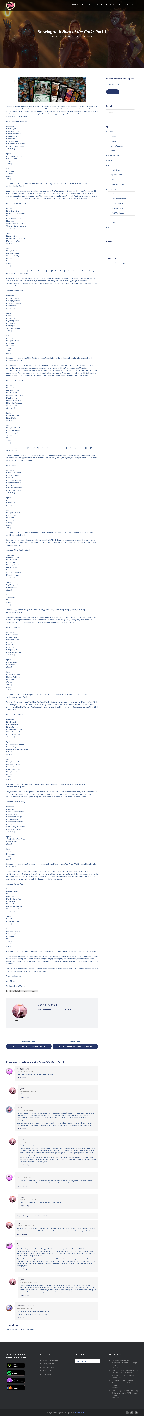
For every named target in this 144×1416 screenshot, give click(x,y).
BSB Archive (122, 5)
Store (134, 5)
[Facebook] (127, 1412)
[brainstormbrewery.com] (11, 5)
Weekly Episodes (117, 184)
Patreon (99, 5)
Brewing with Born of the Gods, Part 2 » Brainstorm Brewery (40, 1216)
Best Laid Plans (117, 208)
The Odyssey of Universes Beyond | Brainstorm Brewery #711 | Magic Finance (125, 1393)
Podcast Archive (117, 218)
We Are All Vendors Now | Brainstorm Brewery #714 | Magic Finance (124, 1362)
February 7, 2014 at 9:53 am (28, 1142)
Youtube (109, 5)
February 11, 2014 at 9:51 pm (25, 1246)
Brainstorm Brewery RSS (52, 1360)
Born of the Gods (15, 991)
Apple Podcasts (117, 146)
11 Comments (87, 36)
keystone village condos (26, 1305)
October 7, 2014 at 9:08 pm (24, 1308)
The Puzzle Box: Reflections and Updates (29, 1046)
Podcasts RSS (47, 1371)
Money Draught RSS (50, 1364)
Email (58, 1009)
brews (25, 991)
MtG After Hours (117, 213)
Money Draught (117, 203)
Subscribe (73, 5)
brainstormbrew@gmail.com (121, 263)
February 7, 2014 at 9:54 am (28, 1091)
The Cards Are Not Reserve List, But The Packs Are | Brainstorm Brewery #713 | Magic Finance (125, 1372)
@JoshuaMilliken (44, 1009)
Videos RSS (47, 1374)
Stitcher (114, 151)
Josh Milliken (69, 36)
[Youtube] (136, 1412)
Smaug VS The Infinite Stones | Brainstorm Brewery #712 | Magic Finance (124, 1382)
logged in (18, 1329)
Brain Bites (115, 170)
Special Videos (116, 175)
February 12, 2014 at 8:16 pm (28, 1282)
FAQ (112, 179)
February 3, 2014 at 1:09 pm (25, 1071)
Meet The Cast (87, 5)
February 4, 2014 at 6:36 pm (25, 1110)
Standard (33, 991)
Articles (78, 36)
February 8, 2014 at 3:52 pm (25, 1178)
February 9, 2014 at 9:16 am (28, 1199)
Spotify (114, 141)
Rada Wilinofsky (80, 1413)
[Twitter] (131, 1412)
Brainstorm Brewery (118, 199)
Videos (113, 223)
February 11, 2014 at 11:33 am (25, 1225)
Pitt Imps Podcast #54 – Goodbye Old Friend (75, 1046)
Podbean (114, 136)
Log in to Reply (22, 1078)
